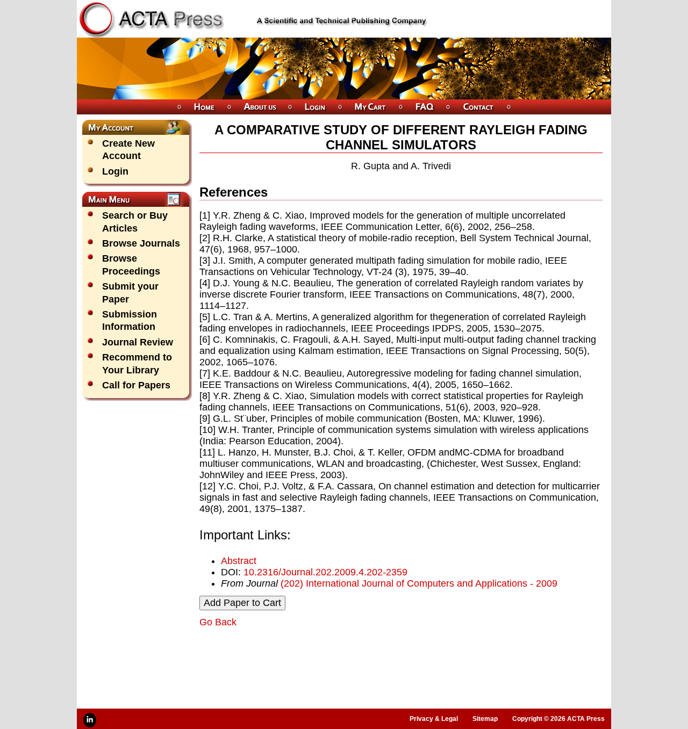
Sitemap (485, 719)
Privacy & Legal (434, 719)
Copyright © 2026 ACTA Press (558, 719)
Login (115, 171)
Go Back (217, 622)
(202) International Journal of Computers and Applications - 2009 (419, 583)
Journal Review (137, 342)
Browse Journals (141, 243)
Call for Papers (136, 385)
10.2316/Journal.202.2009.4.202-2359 (325, 572)
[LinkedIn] (89, 720)
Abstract (238, 560)
